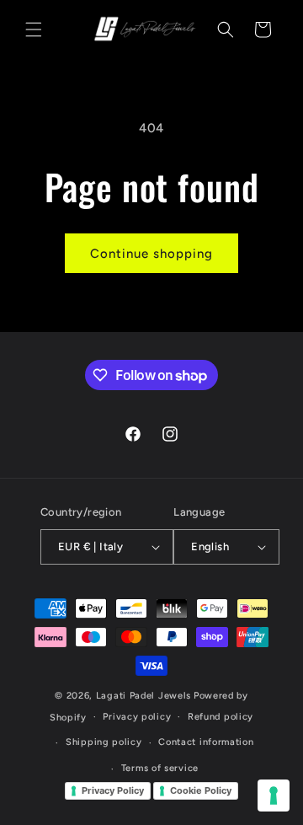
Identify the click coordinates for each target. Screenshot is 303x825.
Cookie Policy (200, 790)
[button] (33, 29)
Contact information (205, 742)
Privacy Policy (113, 790)
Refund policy (220, 716)
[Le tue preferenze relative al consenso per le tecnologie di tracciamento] (274, 795)
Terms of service (160, 768)
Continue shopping (151, 253)
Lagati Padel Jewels (143, 695)
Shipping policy (104, 742)
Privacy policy (137, 716)
